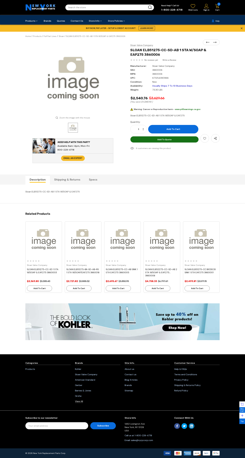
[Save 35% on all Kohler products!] (122, 321)
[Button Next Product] (214, 42)
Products (30, 369)
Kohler (78, 369)
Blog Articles (131, 379)
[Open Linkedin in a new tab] (191, 426)
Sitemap (129, 390)
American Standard (85, 379)
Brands (128, 385)
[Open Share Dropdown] (215, 138)
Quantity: (135, 122)
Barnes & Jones (83, 390)
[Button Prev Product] (208, 42)
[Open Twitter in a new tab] (184, 426)
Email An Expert (73, 158)
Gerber (78, 385)
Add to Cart (39, 288)
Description (38, 179)
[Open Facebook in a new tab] (177, 426)
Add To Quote (164, 139)
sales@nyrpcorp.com (142, 440)
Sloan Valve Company (86, 374)
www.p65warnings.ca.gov (187, 109)
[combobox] (106, 7)
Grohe (78, 395)
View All (79, 401)
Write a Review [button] (169, 60)
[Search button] (150, 7)
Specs (93, 179)
